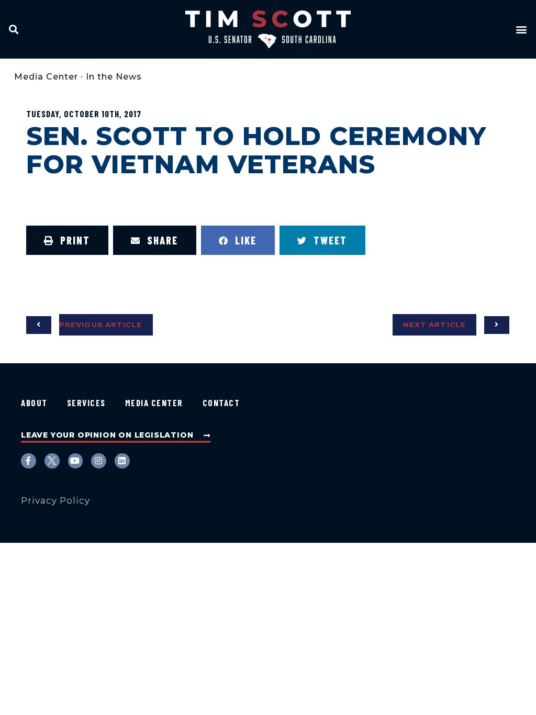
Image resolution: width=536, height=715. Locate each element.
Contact (221, 402)
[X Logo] (52, 460)
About (34, 402)
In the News (114, 77)
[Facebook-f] (28, 460)
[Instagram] (98, 460)
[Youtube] (75, 460)
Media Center (46, 77)
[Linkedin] (122, 460)
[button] (14, 29)
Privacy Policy (55, 500)
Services (86, 402)
